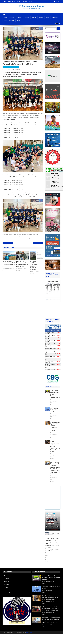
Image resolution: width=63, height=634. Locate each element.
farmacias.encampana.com (55, 188)
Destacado (11, 20)
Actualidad (11, 17)
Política (47, 17)
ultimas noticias (8, 592)
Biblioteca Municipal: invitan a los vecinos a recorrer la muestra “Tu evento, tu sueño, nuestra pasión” (55, 446)
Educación (6, 581)
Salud (5, 20)
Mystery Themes (29, 632)
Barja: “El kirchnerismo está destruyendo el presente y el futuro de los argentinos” (22, 264)
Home (5, 17)
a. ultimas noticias (7, 66)
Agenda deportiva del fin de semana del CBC (54, 410)
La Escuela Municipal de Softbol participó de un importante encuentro (38, 243)
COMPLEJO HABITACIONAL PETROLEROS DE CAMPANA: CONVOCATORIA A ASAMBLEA (34, 265)
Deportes (34, 17)
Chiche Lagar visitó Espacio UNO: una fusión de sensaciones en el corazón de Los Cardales (55, 426)
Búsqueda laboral (52, 537)
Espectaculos (55, 17)
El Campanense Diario (31, 6)
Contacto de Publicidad (22, 1)
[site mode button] (56, 23)
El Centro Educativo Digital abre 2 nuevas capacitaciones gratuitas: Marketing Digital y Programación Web (9, 243)
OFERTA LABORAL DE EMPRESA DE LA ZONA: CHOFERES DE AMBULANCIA (52, 519)
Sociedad (41, 17)
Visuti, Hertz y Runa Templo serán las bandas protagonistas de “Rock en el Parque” (55, 394)
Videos (18, 20)
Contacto (30, 1)
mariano (18, 69)
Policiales (19, 17)
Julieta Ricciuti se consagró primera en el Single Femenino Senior (9, 263)
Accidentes (26, 17)
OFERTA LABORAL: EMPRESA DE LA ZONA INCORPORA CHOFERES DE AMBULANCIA (47, 543)
